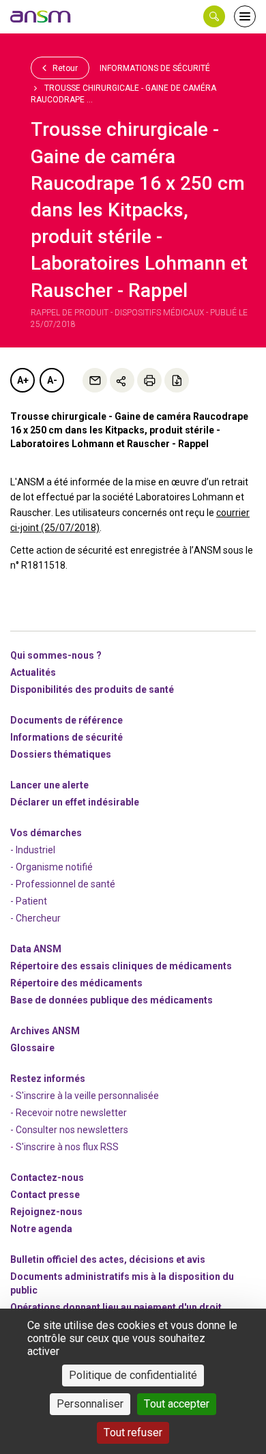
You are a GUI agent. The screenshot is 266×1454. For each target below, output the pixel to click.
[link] (41, 16)
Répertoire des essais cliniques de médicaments (121, 965)
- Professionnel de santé (62, 884)
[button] (214, 16)
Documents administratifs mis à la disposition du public (122, 1283)
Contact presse (45, 1194)
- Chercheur (35, 918)
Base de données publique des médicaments (111, 1000)
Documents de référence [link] (66, 720)
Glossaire (32, 1047)
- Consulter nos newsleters (69, 1129)
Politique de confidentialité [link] (133, 1375)
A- (52, 380)
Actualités (33, 672)
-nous (46, 1211)
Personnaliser (90, 1403)
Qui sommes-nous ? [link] (56, 655)
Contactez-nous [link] (47, 1177)
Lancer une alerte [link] (49, 785)
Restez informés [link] (47, 1078)
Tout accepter (176, 1403)
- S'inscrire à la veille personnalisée (84, 1095)
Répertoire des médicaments (76, 983)
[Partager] (122, 380)
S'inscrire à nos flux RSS (67, 1146)
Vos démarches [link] (46, 832)
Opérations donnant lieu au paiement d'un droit (116, 1307)
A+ (23, 380)
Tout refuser (133, 1432)
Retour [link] (64, 68)
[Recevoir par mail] (95, 380)
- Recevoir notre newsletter (68, 1112)
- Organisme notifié (51, 866)
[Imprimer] (149, 380)
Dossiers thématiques (60, 754)
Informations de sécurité (155, 68)
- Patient (28, 901)
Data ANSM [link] (35, 948)
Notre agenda (41, 1228)
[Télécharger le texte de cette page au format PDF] (176, 380)
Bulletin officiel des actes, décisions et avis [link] (107, 1259)
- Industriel (32, 849)
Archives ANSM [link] (45, 1030)
